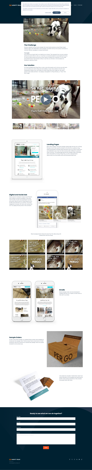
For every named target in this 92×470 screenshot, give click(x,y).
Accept (56, 12)
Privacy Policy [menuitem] (11, 461)
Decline (65, 12)
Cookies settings (48, 12)
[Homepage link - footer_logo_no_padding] (14, 459)
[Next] (81, 100)
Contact (75, 5)
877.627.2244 (80, 5)
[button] (70, 459)
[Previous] (11, 100)
